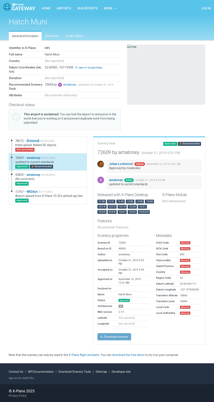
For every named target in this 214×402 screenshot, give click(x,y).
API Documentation (41, 371)
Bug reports (88, 8)
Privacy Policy (18, 395)
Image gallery (75, 35)
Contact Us (16, 371)
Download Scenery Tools (75, 371)
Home (46, 8)
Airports (64, 8)
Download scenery (115, 336)
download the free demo (128, 355)
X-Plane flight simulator (84, 355)
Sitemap (101, 371)
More (108, 8)
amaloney (70, 84)
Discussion (52, 35)
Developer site (121, 371)
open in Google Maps (90, 67)
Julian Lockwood (121, 164)
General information (25, 36)
